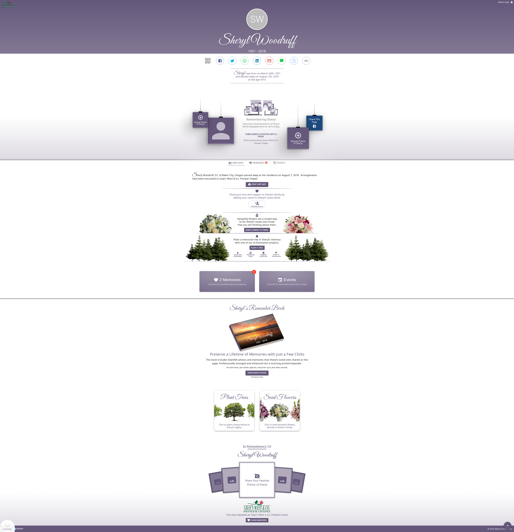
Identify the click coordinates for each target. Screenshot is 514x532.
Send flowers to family (256, 230)
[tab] (236, 162)
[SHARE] (294, 61)
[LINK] (306, 61)
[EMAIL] (269, 61)
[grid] (257, 126)
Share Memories (258, 520)
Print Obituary (258, 184)
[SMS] (282, 61)
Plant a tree (257, 248)
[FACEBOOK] (220, 61)
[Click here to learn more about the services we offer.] (257, 506)
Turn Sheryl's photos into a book (261, 135)
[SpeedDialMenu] (507, 525)
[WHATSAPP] (245, 61)
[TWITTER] (232, 61)
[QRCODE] (208, 61)
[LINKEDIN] (257, 61)
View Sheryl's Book (257, 373)
